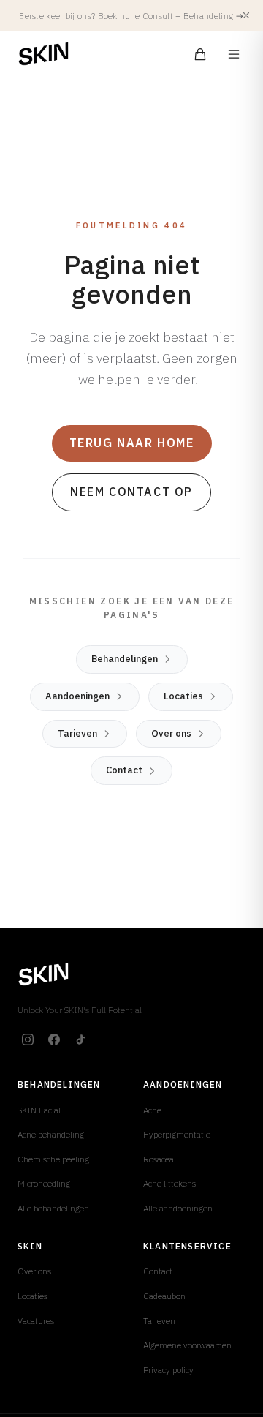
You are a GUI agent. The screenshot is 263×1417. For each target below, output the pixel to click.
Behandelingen (124, 659)
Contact (124, 770)
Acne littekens (169, 1183)
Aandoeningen (77, 696)
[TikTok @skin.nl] (80, 1039)
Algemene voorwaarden (187, 1344)
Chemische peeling (53, 1159)
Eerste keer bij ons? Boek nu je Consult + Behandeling (131, 15)
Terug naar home (131, 442)
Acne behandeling (51, 1134)
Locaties (183, 696)
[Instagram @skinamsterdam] (28, 1039)
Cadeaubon (164, 1295)
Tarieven (77, 733)
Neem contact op (131, 491)
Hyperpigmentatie (176, 1134)
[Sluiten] (246, 15)
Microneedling (44, 1183)
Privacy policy (168, 1369)
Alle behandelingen (53, 1208)
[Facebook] (54, 1039)
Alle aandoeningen (178, 1208)
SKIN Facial (39, 1110)
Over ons (171, 733)
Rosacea (158, 1159)
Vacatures (36, 1320)
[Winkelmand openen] (200, 54)
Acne (152, 1110)
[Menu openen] (233, 54)
